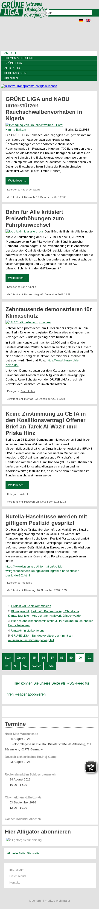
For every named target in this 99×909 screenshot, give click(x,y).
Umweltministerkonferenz (27, 630)
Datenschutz (17, 876)
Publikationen (15, 73)
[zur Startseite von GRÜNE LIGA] (25, 20)
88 (61, 657)
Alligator (12, 68)
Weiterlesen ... (17, 180)
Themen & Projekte (19, 58)
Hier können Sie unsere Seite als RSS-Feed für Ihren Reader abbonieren (47, 688)
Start (8, 657)
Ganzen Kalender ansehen (23, 819)
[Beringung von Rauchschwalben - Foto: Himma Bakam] (35, 129)
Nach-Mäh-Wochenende (21, 734)
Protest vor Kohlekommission (31, 606)
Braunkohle (27, 391)
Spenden (11, 78)
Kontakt (14, 882)
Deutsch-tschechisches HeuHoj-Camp (31, 756)
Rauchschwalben (31, 189)
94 (24, 666)
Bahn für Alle (28, 286)
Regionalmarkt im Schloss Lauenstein (30, 774)
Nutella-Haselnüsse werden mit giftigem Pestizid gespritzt (46, 519)
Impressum (16, 869)
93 (15, 666)
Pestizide (26, 582)
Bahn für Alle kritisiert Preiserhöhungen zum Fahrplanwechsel (35, 218)
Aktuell (10, 53)
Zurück (21, 657)
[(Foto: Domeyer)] (29, 322)
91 (89, 657)
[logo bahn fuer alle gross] (25, 231)
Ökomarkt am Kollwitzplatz (23, 797)
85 (34, 657)
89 (71, 657)
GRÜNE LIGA (13, 63)
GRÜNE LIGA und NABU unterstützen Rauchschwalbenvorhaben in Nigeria (44, 108)
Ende (50, 666)
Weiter (36, 666)
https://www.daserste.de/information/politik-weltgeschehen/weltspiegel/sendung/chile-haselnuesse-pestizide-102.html (43, 571)
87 (52, 657)
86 (43, 657)
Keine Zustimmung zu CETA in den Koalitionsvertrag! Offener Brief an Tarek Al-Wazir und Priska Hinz (46, 423)
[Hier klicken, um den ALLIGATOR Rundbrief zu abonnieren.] (50, 840)
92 (6, 666)
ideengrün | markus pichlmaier (49, 900)
